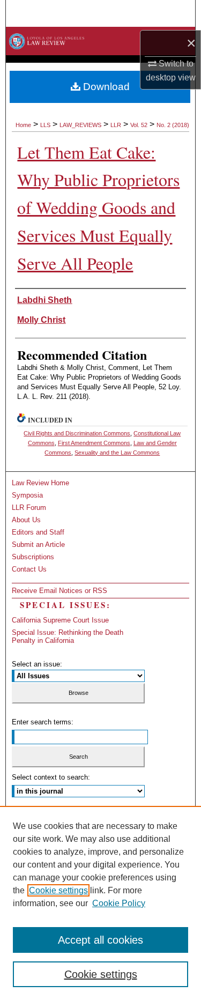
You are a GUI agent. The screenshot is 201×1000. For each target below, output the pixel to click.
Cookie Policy (118, 903)
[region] (100, 903)
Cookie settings (58, 890)
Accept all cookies (100, 940)
